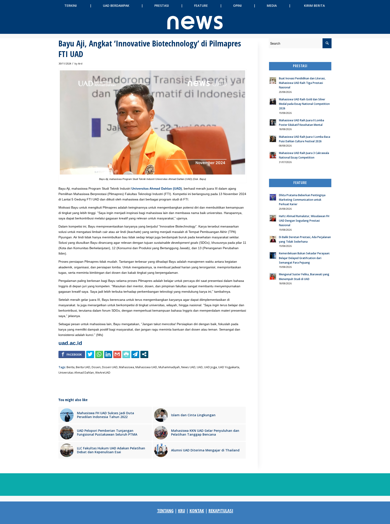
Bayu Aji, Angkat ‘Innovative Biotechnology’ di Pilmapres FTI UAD (149, 49)
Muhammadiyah (169, 367)
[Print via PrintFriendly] (126, 354)
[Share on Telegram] (135, 354)
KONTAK (197, 511)
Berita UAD (83, 367)
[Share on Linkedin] (108, 354)
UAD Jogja (210, 367)
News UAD (188, 367)
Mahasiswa (126, 367)
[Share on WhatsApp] (99, 354)
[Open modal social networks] (144, 354)
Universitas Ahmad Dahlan (76, 373)
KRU (181, 511)
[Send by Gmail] (117, 354)
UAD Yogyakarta (228, 367)
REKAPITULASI (221, 511)
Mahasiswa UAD (146, 367)
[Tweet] (90, 354)
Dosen (96, 367)
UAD (200, 367)
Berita (70, 367)
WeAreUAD (102, 373)
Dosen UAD (110, 367)
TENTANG (165, 511)
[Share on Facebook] (71, 354)
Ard (80, 63)
